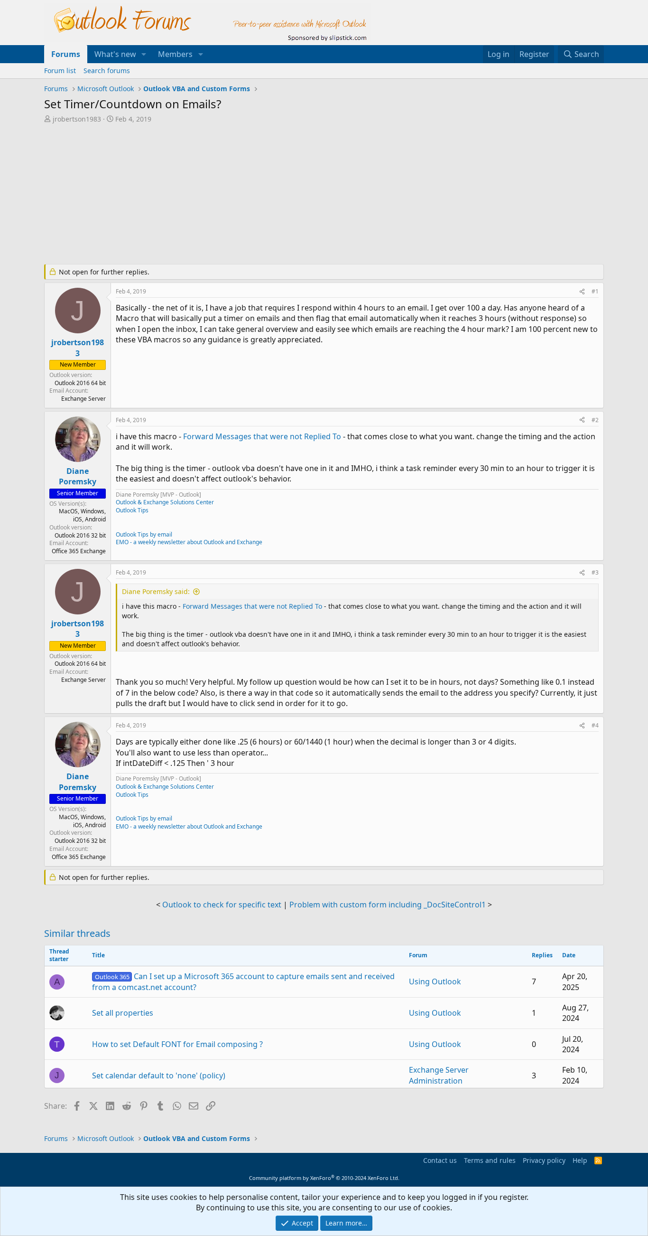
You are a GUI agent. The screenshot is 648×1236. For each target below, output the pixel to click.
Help (580, 1160)
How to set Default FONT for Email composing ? (177, 1044)
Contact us (440, 1160)
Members (175, 54)
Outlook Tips (132, 510)
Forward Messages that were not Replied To (262, 436)
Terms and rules (490, 1160)
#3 (595, 572)
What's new (115, 54)
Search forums (106, 70)
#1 (595, 291)
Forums (65, 54)
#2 (595, 420)
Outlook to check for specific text (221, 904)
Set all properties (122, 1013)
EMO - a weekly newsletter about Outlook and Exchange (189, 542)
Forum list (60, 70)
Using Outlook (435, 981)
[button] (144, 54)
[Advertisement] (274, 194)
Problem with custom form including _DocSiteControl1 (387, 904)
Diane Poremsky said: (156, 591)
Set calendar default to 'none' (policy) (158, 1075)
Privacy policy (544, 1160)
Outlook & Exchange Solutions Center (165, 502)
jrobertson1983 (77, 118)
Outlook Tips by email (144, 534)
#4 (595, 725)
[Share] (582, 291)
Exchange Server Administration (439, 1075)
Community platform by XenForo (324, 1177)
